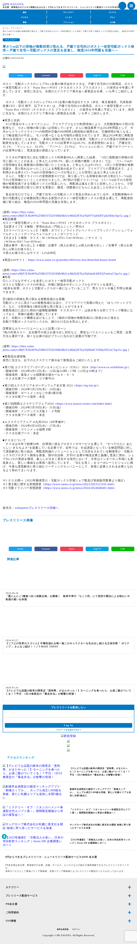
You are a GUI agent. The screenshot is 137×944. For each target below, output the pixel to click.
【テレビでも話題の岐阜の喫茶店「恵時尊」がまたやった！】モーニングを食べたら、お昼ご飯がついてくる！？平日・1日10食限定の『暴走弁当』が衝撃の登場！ (68, 692)
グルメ (112, 17)
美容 (24, 22)
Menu (131, 6)
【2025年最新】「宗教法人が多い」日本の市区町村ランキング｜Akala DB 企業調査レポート (100, 841)
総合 (24, 12)
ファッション (68, 22)
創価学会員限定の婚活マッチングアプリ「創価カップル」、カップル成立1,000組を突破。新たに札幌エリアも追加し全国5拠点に (100, 792)
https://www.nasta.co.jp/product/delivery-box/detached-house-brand (72, 259)
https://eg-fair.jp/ (86, 385)
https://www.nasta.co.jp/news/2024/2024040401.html (79, 487)
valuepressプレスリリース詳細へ (37, 507)
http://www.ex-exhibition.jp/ (109, 367)
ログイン (76, 929)
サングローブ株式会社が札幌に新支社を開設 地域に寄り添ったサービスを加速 (100, 826)
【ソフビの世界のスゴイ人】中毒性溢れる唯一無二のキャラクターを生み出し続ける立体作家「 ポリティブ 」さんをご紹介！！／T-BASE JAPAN (68, 645)
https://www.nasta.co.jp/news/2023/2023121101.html (79, 484)
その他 (112, 22)
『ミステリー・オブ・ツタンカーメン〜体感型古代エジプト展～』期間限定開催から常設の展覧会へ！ (100, 811)
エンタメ (68, 17)
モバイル (112, 12)
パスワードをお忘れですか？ (68, 730)
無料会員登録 (63, 929)
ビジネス (24, 17)
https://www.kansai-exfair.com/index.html (84, 403)
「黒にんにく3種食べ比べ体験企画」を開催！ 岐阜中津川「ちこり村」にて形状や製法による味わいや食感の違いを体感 (68, 598)
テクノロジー (68, 12)
